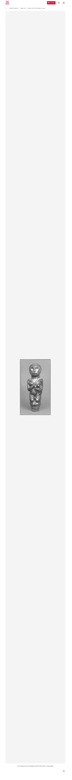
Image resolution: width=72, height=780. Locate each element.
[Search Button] (58, 2)
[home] (6, 8)
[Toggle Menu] (63, 2)
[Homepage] (7, 3)
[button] (63, 771)
